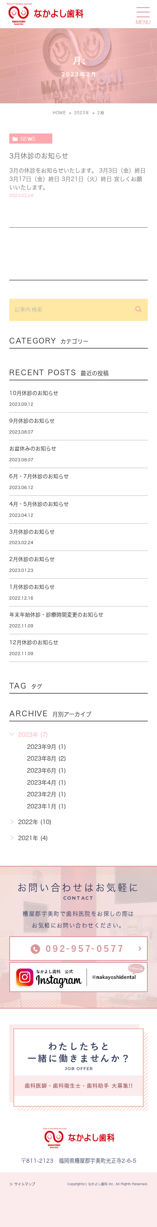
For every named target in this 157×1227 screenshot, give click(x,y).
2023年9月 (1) (46, 747)
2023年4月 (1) (46, 782)
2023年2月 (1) (46, 794)
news (28, 138)
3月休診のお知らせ (38, 155)
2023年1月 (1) (46, 806)
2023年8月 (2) (46, 758)
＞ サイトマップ (22, 1184)
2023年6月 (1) (46, 770)
